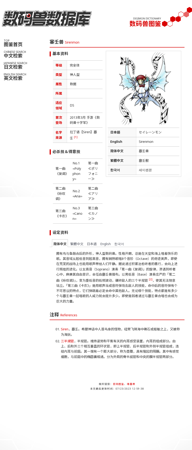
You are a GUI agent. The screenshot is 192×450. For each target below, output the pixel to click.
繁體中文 (76, 244)
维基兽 (131, 384)
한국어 (119, 244)
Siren (64, 329)
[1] (76, 137)
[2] (150, 279)
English (105, 244)
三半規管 (67, 341)
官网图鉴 (118, 384)
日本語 (92, 244)
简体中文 (59, 244)
